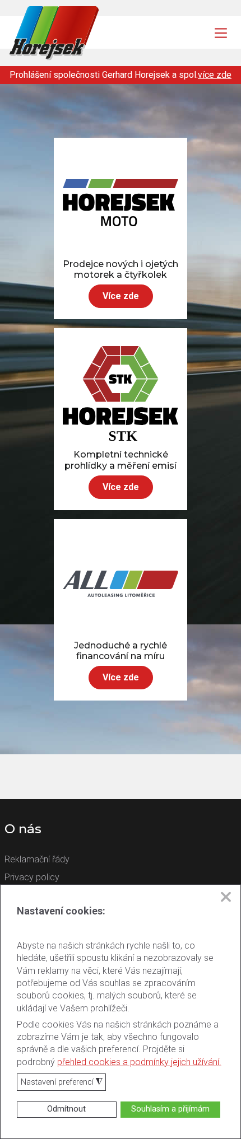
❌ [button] (225, 897)
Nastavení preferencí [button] (62, 1082)
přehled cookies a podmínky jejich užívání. (139, 1062)
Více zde (121, 296)
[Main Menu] (221, 33)
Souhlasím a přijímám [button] (170, 1109)
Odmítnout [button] (66, 1109)
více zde (214, 74)
